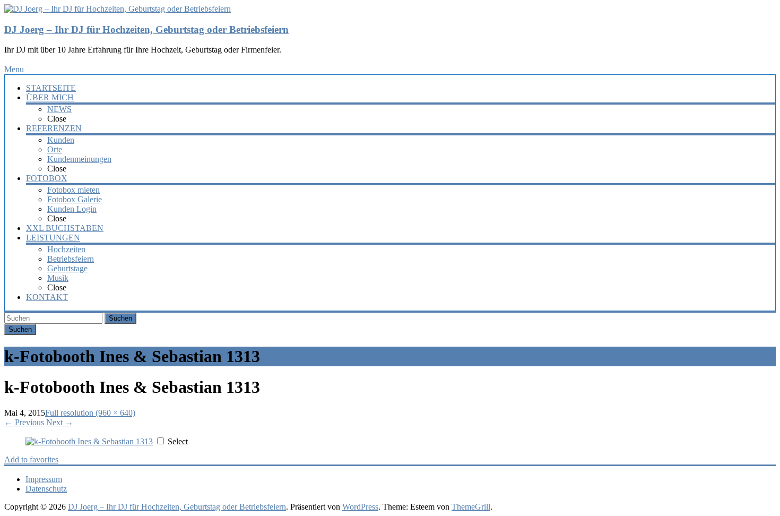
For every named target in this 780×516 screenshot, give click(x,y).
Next (59, 422)
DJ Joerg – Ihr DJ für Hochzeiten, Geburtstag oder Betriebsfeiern (146, 29)
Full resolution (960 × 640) (90, 412)
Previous (24, 422)
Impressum (43, 479)
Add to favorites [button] (31, 459)
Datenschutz (46, 488)
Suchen (120, 318)
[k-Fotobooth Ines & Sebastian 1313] (89, 441)
